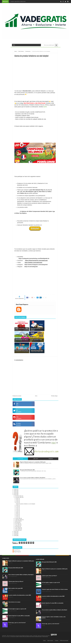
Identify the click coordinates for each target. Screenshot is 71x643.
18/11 (17, 505)
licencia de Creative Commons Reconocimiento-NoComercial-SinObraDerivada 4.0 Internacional (29, 636)
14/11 (17, 509)
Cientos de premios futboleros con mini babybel (25, 503)
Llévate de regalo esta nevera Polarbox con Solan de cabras (55, 589)
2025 (15, 490)
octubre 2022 (18, 518)
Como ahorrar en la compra (14, 602)
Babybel (35, 228)
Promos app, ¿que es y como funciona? (17, 622)
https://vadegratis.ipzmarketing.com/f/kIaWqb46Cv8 (34, 258)
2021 (15, 531)
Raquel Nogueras (17, 551)
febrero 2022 (17, 528)
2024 (15, 492)
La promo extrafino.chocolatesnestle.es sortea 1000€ (19, 595)
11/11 (17, 510)
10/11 (17, 511)
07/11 (17, 514)
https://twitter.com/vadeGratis (33, 262)
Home (44, 640)
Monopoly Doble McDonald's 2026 (15, 567)
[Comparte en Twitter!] (37, 297)
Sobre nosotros (50, 640)
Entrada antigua (54, 395)
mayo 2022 (17, 524)
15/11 (17, 507)
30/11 (17, 498)
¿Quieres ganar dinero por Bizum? (15, 581)
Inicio (36, 395)
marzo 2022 (17, 527)
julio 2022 (17, 522)
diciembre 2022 (18, 496)
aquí (52, 101)
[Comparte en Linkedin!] (40, 297)
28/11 (17, 499)
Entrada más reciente (17, 395)
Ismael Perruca (17, 550)
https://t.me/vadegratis (31, 266)
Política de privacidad (64, 640)
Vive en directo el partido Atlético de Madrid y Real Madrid (20, 574)
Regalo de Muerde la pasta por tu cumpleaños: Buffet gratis (21, 560)
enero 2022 (17, 530)
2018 (15, 535)
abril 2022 (17, 526)
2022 (15, 494)
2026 (15, 489)
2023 (15, 493)
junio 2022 (17, 523)
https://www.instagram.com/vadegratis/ (36, 264)
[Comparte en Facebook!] (27, 297)
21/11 (17, 502)
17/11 (17, 506)
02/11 (17, 517)
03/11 (17, 515)
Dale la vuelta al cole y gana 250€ (15, 588)
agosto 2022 (17, 521)
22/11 (17, 501)
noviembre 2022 (18, 497)
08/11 (17, 513)
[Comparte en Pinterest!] (32, 297)
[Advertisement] (35, 78)
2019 (15, 534)
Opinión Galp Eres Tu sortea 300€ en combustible (19, 615)
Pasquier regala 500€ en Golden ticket (18, 1)
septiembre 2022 (18, 519)
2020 (15, 532)
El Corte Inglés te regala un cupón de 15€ (17, 608)
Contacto (56, 640)
